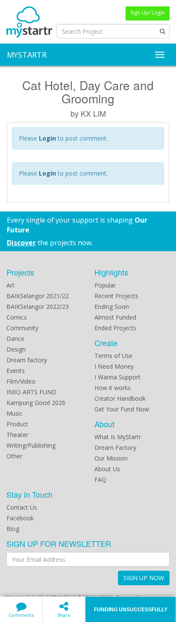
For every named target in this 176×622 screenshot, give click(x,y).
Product (17, 424)
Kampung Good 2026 (35, 403)
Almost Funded (115, 317)
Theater (17, 435)
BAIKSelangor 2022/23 (37, 306)
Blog (12, 529)
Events (15, 371)
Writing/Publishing (31, 445)
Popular (105, 285)
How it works (112, 388)
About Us (107, 469)
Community (22, 328)
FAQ (100, 479)
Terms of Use (113, 356)
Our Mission (111, 458)
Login (47, 138)
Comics (16, 317)
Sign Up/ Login (147, 12)
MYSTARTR (27, 55)
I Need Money (114, 366)
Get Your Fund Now (121, 409)
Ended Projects (115, 328)
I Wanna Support (117, 377)
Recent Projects (116, 296)
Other (14, 456)
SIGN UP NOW (143, 578)
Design (16, 349)
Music (14, 413)
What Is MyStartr (117, 437)
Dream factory (26, 360)
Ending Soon (111, 306)
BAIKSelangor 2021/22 (37, 296)
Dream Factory (115, 447)
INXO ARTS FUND (31, 392)
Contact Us (21, 507)
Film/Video (20, 381)
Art (10, 285)
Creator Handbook (120, 398)
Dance (15, 338)
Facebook (20, 518)
